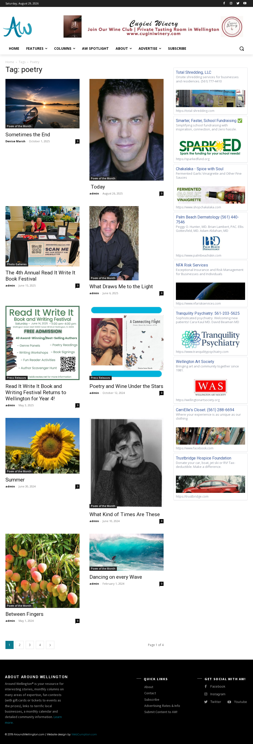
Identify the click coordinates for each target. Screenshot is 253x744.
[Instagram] (231, 3)
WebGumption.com (84, 734)
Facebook (217, 686)
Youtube (240, 702)
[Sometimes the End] (42, 103)
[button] (242, 48)
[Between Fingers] (42, 571)
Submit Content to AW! (160, 712)
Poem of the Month (19, 126)
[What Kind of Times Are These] (126, 463)
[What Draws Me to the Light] (126, 243)
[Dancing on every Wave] (126, 552)
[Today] (126, 130)
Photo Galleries (17, 264)
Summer (15, 480)
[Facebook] (224, 3)
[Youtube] (245, 3)
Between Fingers (24, 614)
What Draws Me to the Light (121, 286)
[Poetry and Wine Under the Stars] (126, 343)
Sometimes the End (27, 135)
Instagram (217, 694)
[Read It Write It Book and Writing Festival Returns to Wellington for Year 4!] (42, 343)
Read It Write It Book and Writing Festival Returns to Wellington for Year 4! (35, 392)
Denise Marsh (15, 141)
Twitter (215, 702)
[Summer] (42, 446)
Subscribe (151, 699)
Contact (150, 693)
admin (94, 193)
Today (97, 187)
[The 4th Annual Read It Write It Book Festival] (42, 236)
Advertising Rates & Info (162, 705)
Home (9, 62)
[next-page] (50, 645)
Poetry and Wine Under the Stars (126, 386)
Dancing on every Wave (115, 577)
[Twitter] (238, 3)
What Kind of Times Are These (124, 514)
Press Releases (16, 378)
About (148, 687)
